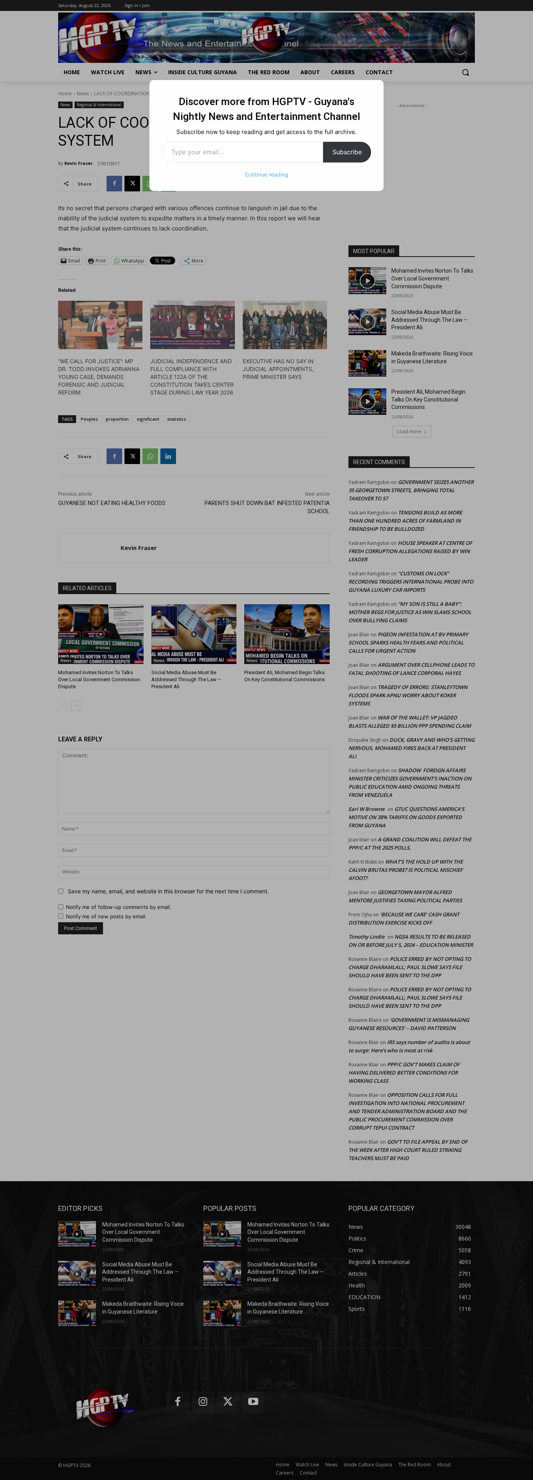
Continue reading (266, 174)
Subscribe (347, 152)
